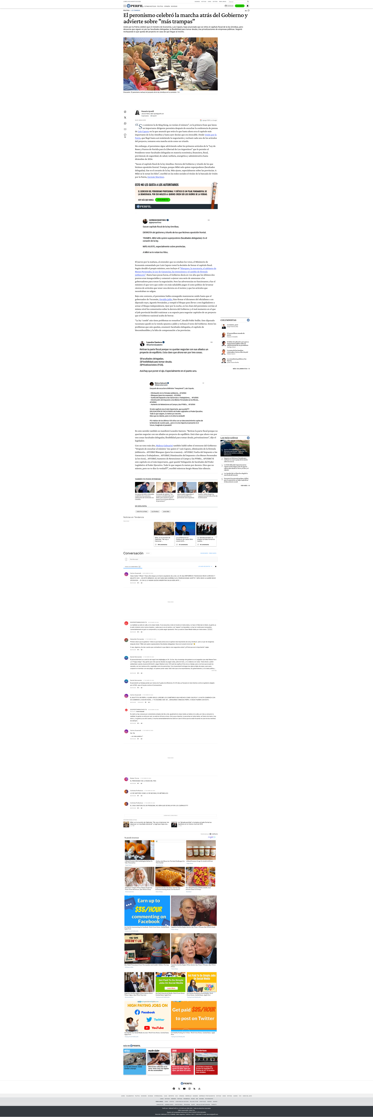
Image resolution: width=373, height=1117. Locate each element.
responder (133, 582)
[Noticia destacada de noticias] (134, 1051)
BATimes (201, 1098)
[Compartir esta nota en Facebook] (125, 111)
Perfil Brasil (222, 1)
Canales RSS (159, 1104)
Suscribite (240, 6)
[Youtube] (184, 1089)
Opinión (167, 6)
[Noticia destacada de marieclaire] (158, 1051)
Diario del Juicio (247, 1096)
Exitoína (215, 1)
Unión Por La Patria (142, 511)
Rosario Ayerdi (147, 111)
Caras (209, 1)
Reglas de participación (203, 1104)
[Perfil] (135, 1045)
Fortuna (179, 1098)
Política (160, 6)
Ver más (244, 485)
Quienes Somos (169, 1104)
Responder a (137, 711)
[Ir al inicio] (135, 6)
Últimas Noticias (150, 6)
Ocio (176, 1096)
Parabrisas (186, 1098)
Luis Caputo (143, 131)
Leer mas (214, 670)
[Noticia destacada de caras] (182, 1051)
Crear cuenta (212, 553)
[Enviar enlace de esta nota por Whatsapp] (125, 123)
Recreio (209, 1101)
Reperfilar (188, 1096)
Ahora (123, 1096)
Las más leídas (229, 437)
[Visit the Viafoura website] (213, 834)
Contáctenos (179, 1104)
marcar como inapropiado (213, 584)
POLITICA (126, 10)
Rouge (193, 1098)
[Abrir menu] (124, 6)
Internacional (158, 1096)
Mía (197, 1098)
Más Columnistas (240, 368)
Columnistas (228, 320)
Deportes (171, 1096)
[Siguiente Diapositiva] (216, 536)
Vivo (240, 1096)
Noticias (203, 1)
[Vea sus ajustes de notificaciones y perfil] (248, 6)
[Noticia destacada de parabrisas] (206, 1051)
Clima (165, 1096)
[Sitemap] (199, 1089)
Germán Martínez (155, 177)
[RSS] (194, 1089)
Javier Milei (166, 511)
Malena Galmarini (164, 445)
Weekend (173, 1098)
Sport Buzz (203, 1101)
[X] (179, 1089)
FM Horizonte (209, 1098)
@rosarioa (146, 116)
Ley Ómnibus (155, 511)
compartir (206, 582)
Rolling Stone (194, 1101)
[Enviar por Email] (125, 129)
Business (197, 1)
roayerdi (154, 116)
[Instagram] (189, 1089)
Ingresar (230, 6)
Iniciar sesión (204, 553)
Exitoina (229, 1096)
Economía (144, 1096)
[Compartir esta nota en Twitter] (125, 117)
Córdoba (181, 1096)
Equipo (193, 1104)
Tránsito (214, 1104)
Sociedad (174, 6)
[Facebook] (174, 1089)
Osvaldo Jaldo (165, 299)
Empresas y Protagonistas (207, 1096)
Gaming (235, 1096)
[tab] (132, 566)
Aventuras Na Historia (182, 1101)
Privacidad (187, 1104)
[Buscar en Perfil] (248, 2)
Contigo (171, 1101)
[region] (170, 693)
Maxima (215, 1101)
